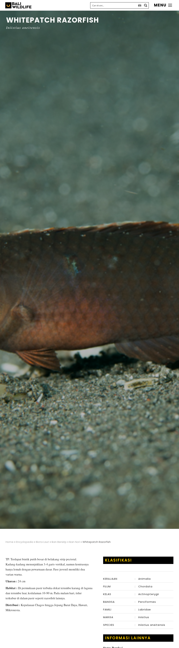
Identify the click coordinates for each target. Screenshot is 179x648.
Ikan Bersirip (59, 542)
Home (9, 542)
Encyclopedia (24, 542)
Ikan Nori (74, 542)
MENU (160, 5)
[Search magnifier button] (146, 5)
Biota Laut (42, 542)
